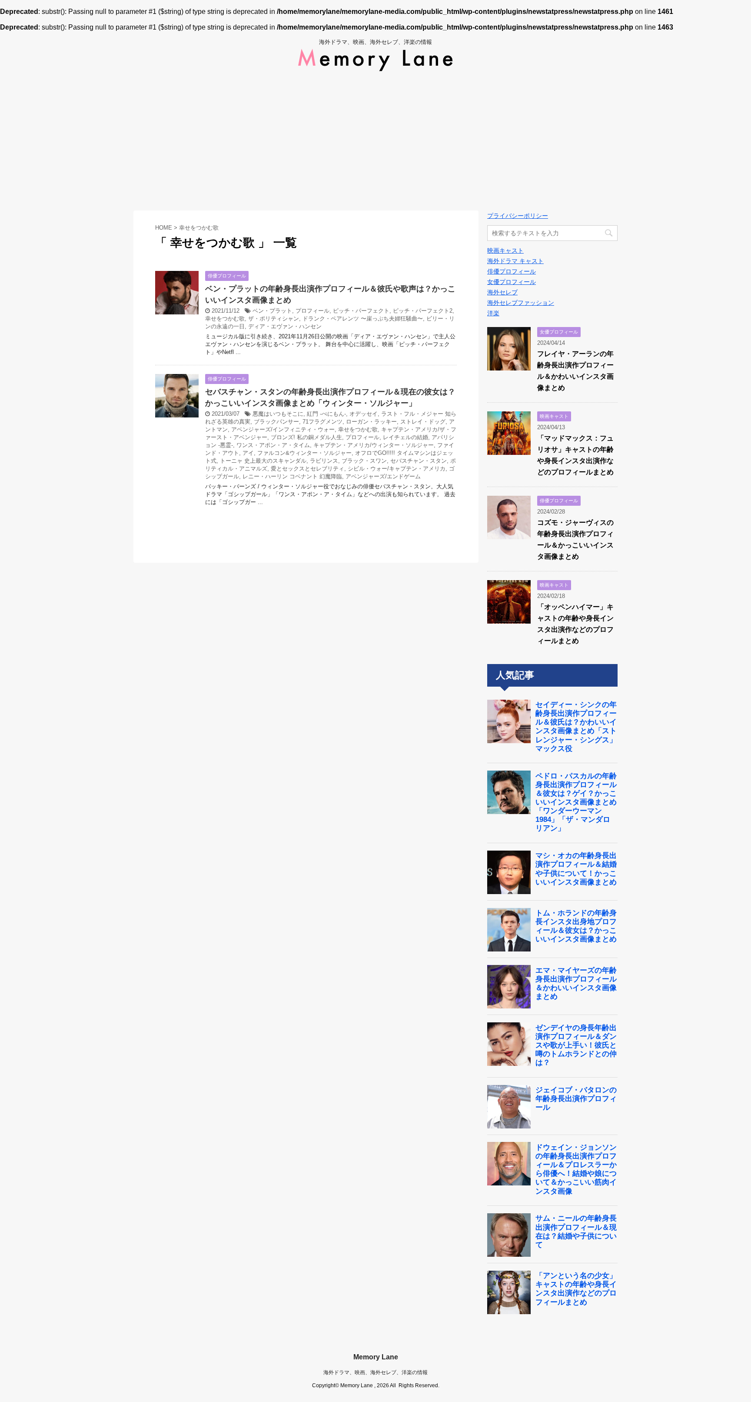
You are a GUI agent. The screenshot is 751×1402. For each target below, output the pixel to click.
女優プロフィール (511, 281)
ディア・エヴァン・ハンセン (285, 326)
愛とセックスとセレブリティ (307, 468)
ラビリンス (324, 460)
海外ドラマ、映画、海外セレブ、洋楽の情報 (375, 1372)
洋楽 (493, 313)
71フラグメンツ (322, 421)
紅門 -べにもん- (326, 414)
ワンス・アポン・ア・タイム (273, 445)
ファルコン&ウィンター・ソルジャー (304, 453)
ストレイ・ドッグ (422, 421)
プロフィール (312, 310)
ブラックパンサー (276, 421)
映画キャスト (505, 250)
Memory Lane (375, 1357)
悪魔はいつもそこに (278, 414)
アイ (248, 453)
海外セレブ (502, 292)
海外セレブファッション (520, 302)
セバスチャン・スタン (418, 460)
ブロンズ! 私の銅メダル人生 (306, 437)
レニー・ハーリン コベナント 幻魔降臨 (292, 476)
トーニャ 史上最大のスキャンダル (263, 460)
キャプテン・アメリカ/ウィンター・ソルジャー (373, 445)
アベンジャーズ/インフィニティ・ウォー (283, 429)
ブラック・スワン (364, 460)
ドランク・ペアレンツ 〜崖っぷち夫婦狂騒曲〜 (362, 318)
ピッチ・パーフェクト (361, 310)
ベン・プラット (272, 310)
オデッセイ (363, 414)
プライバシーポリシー (517, 215)
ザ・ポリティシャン (273, 318)
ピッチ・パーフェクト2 (422, 310)
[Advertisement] (375, 141)
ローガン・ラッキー (371, 421)
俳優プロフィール (511, 271)
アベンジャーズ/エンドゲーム (383, 476)
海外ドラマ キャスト (515, 260)
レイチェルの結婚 (405, 437)
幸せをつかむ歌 (225, 318)
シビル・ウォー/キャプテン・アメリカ (396, 468)
